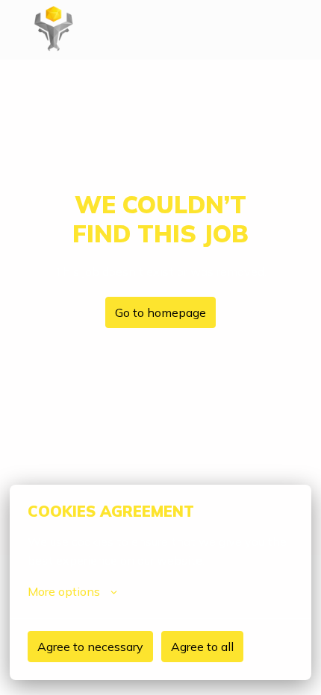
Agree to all (202, 646)
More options (64, 591)
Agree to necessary (90, 646)
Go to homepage (160, 312)
